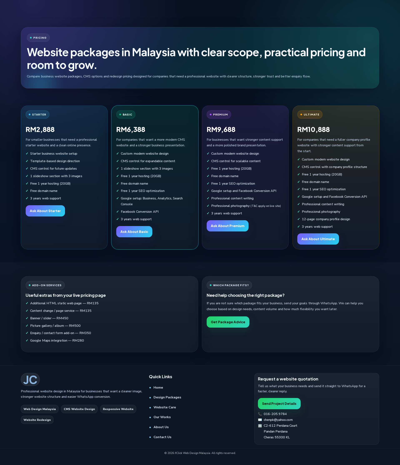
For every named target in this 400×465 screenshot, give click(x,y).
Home (158, 387)
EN (185, 11)
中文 (215, 11)
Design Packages (167, 397)
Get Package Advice (228, 322)
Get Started (349, 12)
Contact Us (162, 437)
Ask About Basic (134, 231)
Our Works (162, 417)
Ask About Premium (227, 226)
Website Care (165, 407)
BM (200, 11)
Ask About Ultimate (318, 239)
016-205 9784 (266, 12)
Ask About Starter (45, 211)
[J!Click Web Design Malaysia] (31, 11)
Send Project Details (279, 403)
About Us (161, 427)
